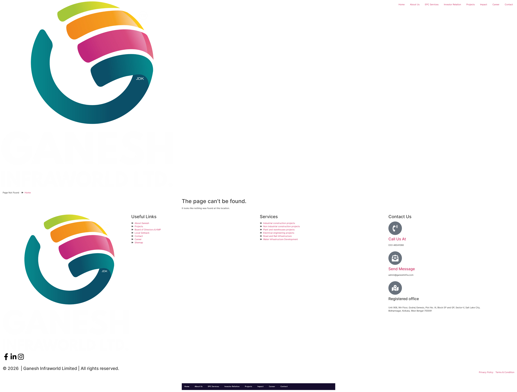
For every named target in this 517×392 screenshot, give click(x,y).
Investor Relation (452, 4)
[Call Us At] (395, 228)
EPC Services (432, 4)
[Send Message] (395, 258)
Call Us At (397, 239)
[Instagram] (21, 356)
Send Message (401, 269)
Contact (509, 4)
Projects (470, 4)
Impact (483, 4)
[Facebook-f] (6, 356)
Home (402, 4)
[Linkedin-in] (13, 356)
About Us (415, 4)
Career (495, 4)
